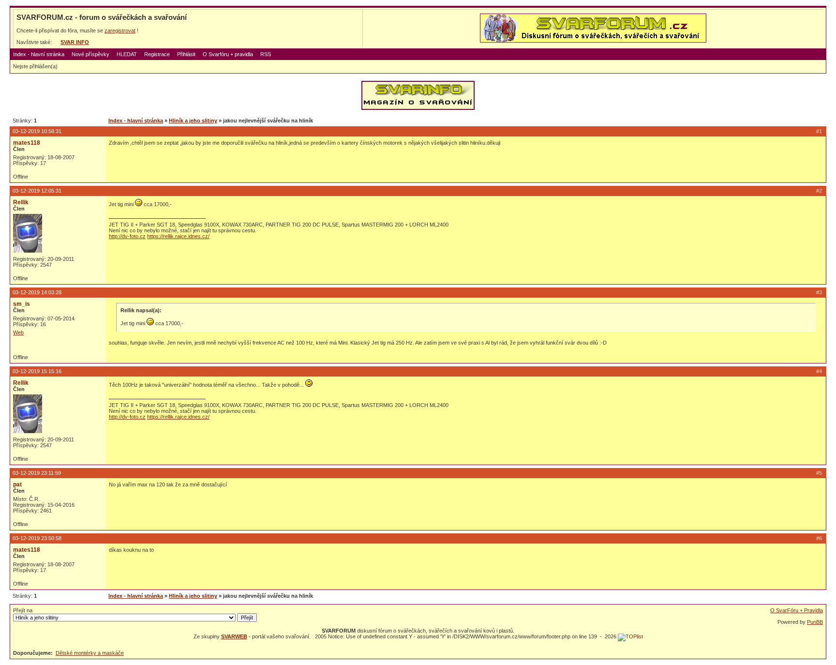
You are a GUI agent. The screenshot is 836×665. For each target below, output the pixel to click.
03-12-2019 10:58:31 (37, 131)
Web (18, 332)
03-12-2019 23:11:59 (37, 473)
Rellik (21, 202)
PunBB (815, 622)
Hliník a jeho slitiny (193, 120)
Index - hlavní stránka (38, 54)
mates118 (26, 142)
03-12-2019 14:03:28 (37, 292)
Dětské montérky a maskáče (90, 653)
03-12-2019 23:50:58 (37, 538)
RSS (265, 54)
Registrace (157, 54)
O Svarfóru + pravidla (228, 54)
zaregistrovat (119, 30)
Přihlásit (186, 54)
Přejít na (22, 610)
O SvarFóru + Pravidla (796, 610)
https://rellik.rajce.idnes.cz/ (178, 236)
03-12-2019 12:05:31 (37, 191)
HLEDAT (127, 54)
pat (17, 484)
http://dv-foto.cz (127, 236)
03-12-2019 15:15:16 (37, 371)
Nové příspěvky (90, 54)
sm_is (21, 304)
